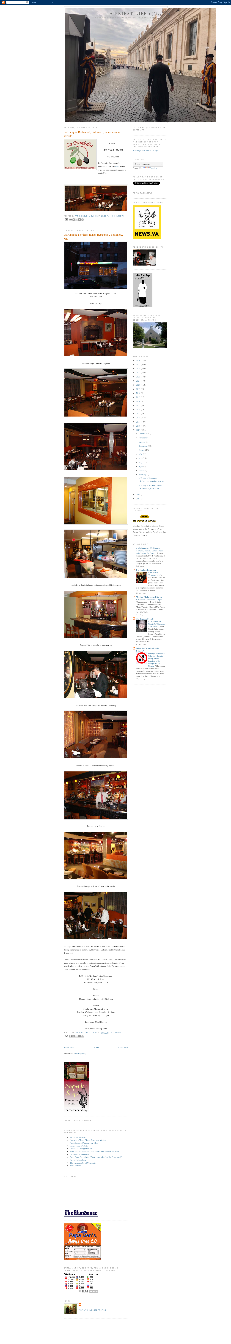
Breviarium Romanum (146, 569)
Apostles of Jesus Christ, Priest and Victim (88, 1140)
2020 (138, 384)
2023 (138, 372)
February (143, 474)
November (143, 437)
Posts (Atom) (80, 1053)
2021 (138, 380)
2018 (138, 393)
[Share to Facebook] (79, 219)
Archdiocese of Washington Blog (84, 1142)
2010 (138, 425)
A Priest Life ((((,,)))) (140, 13)
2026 (138, 360)
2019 (138, 389)
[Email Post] (66, 219)
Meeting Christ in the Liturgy (145, 150)
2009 (138, 430)
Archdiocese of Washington (148, 548)
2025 (138, 364)
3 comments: (117, 1033)
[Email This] (70, 219)
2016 (138, 401)
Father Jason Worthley (79, 1145)
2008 (138, 494)
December (143, 433)
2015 (138, 405)
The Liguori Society (145, 618)
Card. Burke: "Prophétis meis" (154, 573)
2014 (138, 409)
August (142, 450)
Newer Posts (69, 1047)
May (141, 462)
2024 (138, 368)
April (141, 466)
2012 (138, 417)
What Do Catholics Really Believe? (147, 649)
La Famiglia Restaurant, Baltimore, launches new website (92, 134)
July (141, 454)
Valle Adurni (75, 1165)
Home (96, 1047)
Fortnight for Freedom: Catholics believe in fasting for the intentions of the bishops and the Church (156, 659)
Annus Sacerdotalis (78, 1137)
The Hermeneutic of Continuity (83, 1162)
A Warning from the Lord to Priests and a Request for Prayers (149, 551)
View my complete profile (92, 1310)
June (141, 458)
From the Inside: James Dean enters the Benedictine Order (94, 1151)
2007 (138, 498)
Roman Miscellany (78, 1160)
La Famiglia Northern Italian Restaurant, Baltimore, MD (93, 236)
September (143, 445)
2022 (138, 376)
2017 (138, 397)
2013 (138, 413)
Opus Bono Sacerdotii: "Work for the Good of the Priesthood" (96, 1157)
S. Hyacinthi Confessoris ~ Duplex (149, 599)
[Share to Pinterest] (82, 219)
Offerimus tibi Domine (79, 1154)
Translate (153, 168)
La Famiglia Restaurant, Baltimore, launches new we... (151, 480)
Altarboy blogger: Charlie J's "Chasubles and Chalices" (156, 624)
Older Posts (123, 1047)
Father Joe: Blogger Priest (81, 1148)
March (142, 470)
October (142, 441)
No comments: (118, 216)
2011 (138, 421)
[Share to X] (76, 219)
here (117, 166)
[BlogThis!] (73, 219)
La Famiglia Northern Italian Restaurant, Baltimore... (150, 487)
